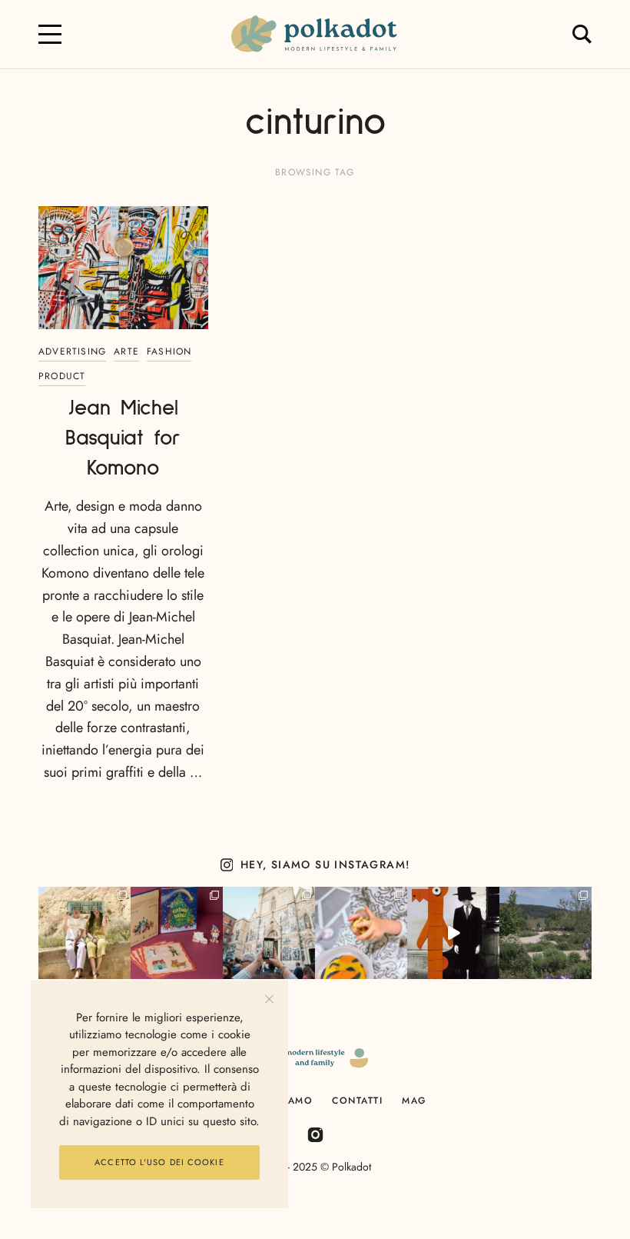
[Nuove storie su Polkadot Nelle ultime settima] (84, 933)
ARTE (126, 351)
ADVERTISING (72, 351)
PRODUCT (61, 376)
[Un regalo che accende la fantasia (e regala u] (361, 933)
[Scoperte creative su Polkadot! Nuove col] (269, 933)
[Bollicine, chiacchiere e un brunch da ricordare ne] (545, 933)
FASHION (169, 351)
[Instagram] (315, 1134)
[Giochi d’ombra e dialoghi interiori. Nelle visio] (453, 933)
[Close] (269, 999)
